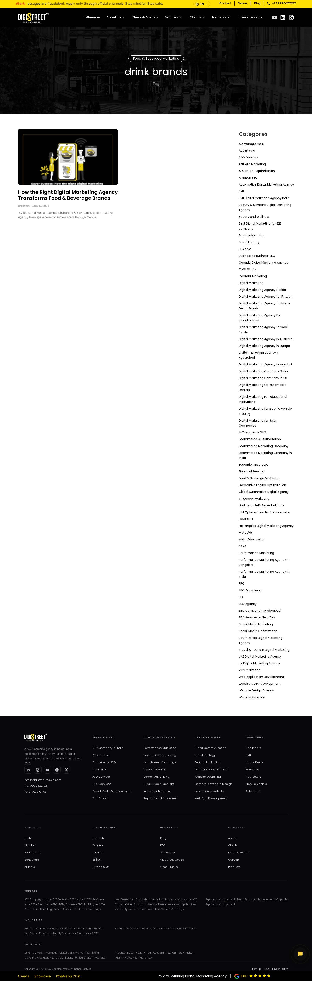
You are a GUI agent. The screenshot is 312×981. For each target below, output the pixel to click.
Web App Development (211, 798)
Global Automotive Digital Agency (264, 492)
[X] (66, 770)
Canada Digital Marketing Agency (263, 262)
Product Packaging (208, 762)
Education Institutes (253, 464)
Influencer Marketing (254, 498)
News (242, 546)
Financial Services (252, 471)
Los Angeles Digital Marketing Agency (266, 526)
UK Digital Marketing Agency (259, 663)
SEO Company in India (107, 748)
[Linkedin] (282, 17)
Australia (158, 952)
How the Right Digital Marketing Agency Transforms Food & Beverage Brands (68, 195)
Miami (119, 957)
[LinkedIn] (28, 770)
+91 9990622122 (35, 786)
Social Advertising (88, 909)
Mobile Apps (124, 909)
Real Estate (253, 777)
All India (29, 867)
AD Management (251, 144)
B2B (241, 191)
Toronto (121, 952)
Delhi (27, 838)
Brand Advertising (251, 235)
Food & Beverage (186, 928)
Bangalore (31, 860)
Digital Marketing (251, 283)
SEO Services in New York (257, 617)
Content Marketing (253, 276)
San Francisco (143, 957)
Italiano (97, 852)
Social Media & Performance (112, 791)
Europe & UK (100, 867)
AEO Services (248, 157)
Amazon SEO (248, 178)
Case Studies (169, 867)
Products (234, 867)
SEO (242, 597)
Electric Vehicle (256, 784)
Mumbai (30, 845)
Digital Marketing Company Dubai (263, 371)
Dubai (130, 952)
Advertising (247, 150)
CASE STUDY (248, 269)
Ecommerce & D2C (88, 933)
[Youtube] (274, 17)
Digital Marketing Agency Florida (262, 290)
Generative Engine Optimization (262, 485)
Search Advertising (156, 777)
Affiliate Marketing (252, 164)
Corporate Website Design (213, 784)
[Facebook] (57, 770)
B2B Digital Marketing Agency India (264, 198)
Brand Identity (249, 242)
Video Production (136, 904)
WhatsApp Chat (35, 792)
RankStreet (99, 798)
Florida (128, 957)
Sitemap (256, 969)
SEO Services (101, 755)
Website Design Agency (256, 690)
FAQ (163, 845)
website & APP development (260, 684)
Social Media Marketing (256, 624)
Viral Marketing (249, 670)
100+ (244, 976)
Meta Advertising (251, 539)
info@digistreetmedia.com (42, 780)
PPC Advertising (250, 590)
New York (171, 952)
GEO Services (101, 784)
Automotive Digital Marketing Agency (266, 184)
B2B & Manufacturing (74, 928)
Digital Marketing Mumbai (74, 952)
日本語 (96, 860)
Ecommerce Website (209, 791)
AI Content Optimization (257, 171)
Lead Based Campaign (159, 762)
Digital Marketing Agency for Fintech (265, 296)
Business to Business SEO (257, 256)
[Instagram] (291, 17)
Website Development (161, 904)
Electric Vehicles (49, 928)
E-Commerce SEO (252, 432)
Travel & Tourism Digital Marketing (264, 650)
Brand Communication (210, 748)
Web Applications (186, 904)
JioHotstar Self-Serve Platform (261, 505)
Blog (163, 838)
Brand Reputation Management (255, 899)
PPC (242, 583)
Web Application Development (261, 677)
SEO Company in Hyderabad (260, 611)
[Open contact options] (300, 954)
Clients (195, 17)
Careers (234, 860)
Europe (69, 957)
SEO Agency (248, 604)
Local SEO (246, 519)
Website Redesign (252, 697)
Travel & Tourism (148, 928)
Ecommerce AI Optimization (260, 439)
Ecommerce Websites (146, 909)
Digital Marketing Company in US (263, 378)
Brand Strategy (205, 755)
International (248, 17)
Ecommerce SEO (104, 762)
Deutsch (98, 838)
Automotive (253, 791)
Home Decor (255, 762)
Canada (101, 957)
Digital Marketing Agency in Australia (265, 339)
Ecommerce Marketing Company (263, 446)
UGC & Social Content (158, 784)
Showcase (167, 852)
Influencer (92, 17)
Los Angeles (185, 952)
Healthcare (253, 748)
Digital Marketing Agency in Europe (264, 346)
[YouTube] (47, 770)
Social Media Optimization (258, 631)
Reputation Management (160, 798)
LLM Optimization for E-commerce (264, 512)
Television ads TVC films (211, 769)
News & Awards (145, 17)
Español (97, 845)
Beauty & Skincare (63, 933)
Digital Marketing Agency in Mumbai (265, 364)
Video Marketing (154, 769)
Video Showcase (172, 860)
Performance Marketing (256, 553)
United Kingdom (84, 957)
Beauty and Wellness (254, 217)
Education (253, 769)
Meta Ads (246, 532)
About (232, 838)
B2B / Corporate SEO (70, 904)
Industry (219, 17)
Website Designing (208, 777)
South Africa (143, 952)
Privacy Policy (280, 969)
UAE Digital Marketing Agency (260, 656)
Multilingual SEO (94, 904)
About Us (114, 17)
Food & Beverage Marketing (156, 58)
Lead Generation (124, 899)
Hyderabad (32, 852)
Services (171, 17)
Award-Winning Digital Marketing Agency (192, 976)
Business (245, 249)
